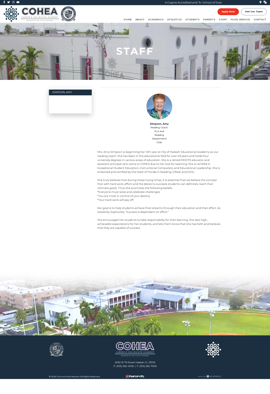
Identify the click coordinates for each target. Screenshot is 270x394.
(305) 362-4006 (125, 366)
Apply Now (228, 11)
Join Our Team (254, 11)
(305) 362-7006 (148, 366)
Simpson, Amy (62, 92)
